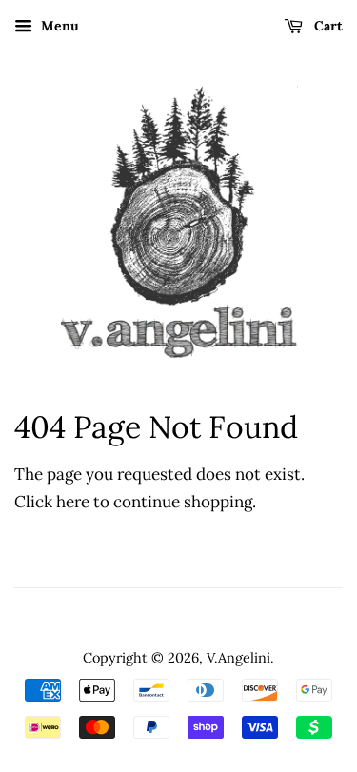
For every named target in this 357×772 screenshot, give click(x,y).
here (72, 501)
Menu (58, 25)
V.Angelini (238, 657)
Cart (326, 25)
